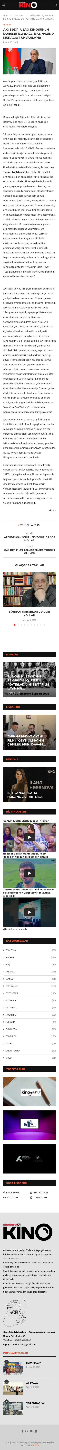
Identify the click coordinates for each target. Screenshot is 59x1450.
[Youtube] (31, 1431)
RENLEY (36, 1445)
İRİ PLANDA (31, 1000)
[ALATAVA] (13, 1388)
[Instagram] (26, 1431)
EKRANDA (31, 971)
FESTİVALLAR (31, 985)
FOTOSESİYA (31, 993)
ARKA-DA (31, 957)
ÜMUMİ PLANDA (31, 1050)
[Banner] (29, 1159)
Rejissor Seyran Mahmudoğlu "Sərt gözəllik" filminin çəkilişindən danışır (25, 855)
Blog (31, 964)
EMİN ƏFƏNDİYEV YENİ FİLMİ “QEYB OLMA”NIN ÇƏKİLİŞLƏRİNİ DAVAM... (26, 740)
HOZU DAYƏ (33, 1363)
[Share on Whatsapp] (35, 525)
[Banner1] (29, 1091)
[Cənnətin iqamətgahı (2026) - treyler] (29, 837)
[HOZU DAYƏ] (13, 1368)
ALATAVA (32, 1383)
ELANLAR (31, 978)
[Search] (55, 5)
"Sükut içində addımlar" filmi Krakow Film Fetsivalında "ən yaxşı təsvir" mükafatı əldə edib (28, 892)
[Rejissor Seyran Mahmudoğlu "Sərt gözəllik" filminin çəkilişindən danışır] (29, 873)
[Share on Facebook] (25, 525)
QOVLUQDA (31, 1029)
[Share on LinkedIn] (32, 525)
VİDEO (31, 1057)
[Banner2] (29, 1125)
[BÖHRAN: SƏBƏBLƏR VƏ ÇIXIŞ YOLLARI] (29, 589)
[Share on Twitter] (28, 525)
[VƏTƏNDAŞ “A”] (13, 1408)
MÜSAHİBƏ (31, 1014)
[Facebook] (22, 1431)
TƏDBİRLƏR (31, 1036)
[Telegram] (36, 1431)
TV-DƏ (31, 1043)
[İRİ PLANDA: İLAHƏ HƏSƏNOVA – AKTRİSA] (29, 784)
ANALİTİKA (18, 15)
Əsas (5, 15)
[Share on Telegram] (38, 525)
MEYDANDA (31, 1007)
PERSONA (31, 1021)
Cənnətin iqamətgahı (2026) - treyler (26, 820)
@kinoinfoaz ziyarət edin (15, 929)
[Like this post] (21, 525)
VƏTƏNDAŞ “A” (35, 1403)
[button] (6, 679)
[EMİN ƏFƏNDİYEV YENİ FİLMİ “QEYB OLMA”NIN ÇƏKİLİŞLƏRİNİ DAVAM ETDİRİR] (29, 732)
